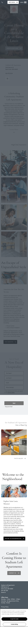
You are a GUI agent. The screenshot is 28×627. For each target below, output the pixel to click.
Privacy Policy (4, 607)
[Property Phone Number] (3, 2)
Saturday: (3, 601)
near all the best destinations (16, 525)
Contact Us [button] (12, 573)
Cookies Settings (14, 624)
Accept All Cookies (14, 618)
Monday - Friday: (5, 599)
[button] (13, 2)
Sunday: (3, 602)
